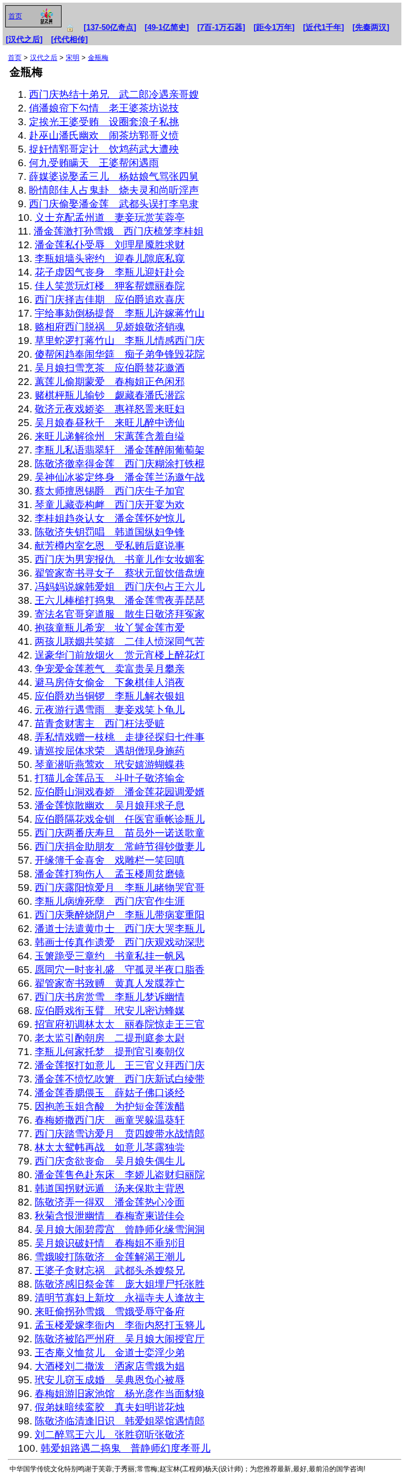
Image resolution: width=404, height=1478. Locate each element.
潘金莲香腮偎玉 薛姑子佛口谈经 (110, 1092)
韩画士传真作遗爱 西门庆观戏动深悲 (120, 942)
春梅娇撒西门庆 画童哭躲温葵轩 (110, 1120)
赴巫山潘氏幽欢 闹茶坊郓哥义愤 (104, 135)
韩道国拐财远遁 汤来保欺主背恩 (110, 1188)
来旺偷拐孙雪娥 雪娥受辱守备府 (110, 1311)
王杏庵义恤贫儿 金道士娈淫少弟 (110, 1352)
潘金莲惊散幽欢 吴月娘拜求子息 (110, 805)
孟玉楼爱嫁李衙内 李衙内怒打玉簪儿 (120, 1325)
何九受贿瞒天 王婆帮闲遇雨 (94, 162)
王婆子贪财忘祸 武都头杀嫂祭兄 (110, 1270)
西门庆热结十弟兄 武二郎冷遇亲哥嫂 (114, 94)
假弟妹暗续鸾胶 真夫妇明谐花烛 (110, 1407)
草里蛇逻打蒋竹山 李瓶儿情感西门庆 (120, 340)
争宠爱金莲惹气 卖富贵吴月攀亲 (110, 668)
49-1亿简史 (166, 27)
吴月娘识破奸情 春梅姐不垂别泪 (110, 1243)
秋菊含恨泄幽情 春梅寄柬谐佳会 (110, 1215)
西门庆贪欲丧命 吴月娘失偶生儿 (110, 1161)
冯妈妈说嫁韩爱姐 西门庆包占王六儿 (120, 586)
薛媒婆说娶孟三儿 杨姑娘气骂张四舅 (114, 176)
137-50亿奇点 (110, 27)
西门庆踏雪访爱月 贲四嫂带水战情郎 (120, 1133)
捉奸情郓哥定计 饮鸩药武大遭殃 (104, 149)
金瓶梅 (98, 58)
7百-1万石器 (221, 27)
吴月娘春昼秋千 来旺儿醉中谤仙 (110, 422)
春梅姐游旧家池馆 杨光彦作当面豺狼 (120, 1393)
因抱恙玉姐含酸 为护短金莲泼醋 (110, 1106)
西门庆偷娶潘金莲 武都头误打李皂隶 (114, 203)
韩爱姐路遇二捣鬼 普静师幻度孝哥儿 (125, 1448)
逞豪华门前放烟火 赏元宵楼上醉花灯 (120, 655)
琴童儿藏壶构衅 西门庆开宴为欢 (110, 504)
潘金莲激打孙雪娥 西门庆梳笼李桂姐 (119, 231)
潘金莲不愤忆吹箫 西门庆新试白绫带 (120, 1079)
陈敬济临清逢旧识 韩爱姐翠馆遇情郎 (120, 1420)
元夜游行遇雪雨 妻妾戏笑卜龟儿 (110, 709)
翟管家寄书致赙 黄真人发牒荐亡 (110, 983)
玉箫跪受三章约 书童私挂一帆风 (110, 955)
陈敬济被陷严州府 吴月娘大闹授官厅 (120, 1338)
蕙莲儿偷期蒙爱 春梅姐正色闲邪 (110, 381)
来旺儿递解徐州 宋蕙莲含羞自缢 (110, 436)
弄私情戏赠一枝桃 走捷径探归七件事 (120, 737)
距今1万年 (274, 27)
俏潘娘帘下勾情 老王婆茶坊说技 (104, 108)
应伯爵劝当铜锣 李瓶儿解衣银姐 (110, 696)
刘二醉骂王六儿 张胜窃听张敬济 (110, 1434)
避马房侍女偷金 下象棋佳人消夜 (110, 682)
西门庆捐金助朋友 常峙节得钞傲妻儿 (120, 846)
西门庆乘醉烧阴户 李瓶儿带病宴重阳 (120, 914)
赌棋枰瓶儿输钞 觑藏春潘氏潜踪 (110, 395)
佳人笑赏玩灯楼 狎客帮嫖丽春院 (110, 285)
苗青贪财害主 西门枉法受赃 (100, 723)
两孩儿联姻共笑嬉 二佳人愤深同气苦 (120, 641)
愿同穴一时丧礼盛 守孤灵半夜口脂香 (120, 969)
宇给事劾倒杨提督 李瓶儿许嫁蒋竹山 (120, 313)
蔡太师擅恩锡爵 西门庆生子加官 (110, 491)
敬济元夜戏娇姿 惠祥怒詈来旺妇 (110, 408)
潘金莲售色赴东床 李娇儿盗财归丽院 (120, 1174)
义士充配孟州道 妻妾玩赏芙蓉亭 (110, 217)
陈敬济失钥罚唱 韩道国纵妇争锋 (110, 532)
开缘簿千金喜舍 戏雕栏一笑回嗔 (110, 860)
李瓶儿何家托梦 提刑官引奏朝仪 (110, 1051)
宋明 (72, 58)
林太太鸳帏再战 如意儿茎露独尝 (110, 1147)
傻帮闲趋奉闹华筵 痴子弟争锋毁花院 (120, 354)
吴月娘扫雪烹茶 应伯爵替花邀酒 (110, 367)
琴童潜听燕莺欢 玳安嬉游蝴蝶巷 (110, 764)
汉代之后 (24, 39)
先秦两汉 (371, 27)
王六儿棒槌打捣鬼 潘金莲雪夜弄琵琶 (120, 600)
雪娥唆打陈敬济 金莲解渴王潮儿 (110, 1256)
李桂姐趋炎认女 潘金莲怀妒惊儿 (110, 518)
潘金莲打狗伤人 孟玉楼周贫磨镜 (110, 873)
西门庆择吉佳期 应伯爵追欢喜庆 (110, 299)
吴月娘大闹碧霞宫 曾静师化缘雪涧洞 (120, 1229)
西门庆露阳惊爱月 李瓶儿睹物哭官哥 (120, 887)
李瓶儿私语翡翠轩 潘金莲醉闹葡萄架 (120, 449)
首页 (15, 16)
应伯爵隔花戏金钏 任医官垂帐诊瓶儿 (120, 819)
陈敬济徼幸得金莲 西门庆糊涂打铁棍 (120, 463)
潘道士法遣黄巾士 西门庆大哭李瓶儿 (120, 928)
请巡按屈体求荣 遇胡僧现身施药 (110, 750)
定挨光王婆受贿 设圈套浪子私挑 (104, 121)
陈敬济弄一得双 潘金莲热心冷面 (110, 1202)
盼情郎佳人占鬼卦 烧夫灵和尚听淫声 (114, 190)
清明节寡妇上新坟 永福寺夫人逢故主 (120, 1297)
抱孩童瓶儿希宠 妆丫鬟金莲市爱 (110, 627)
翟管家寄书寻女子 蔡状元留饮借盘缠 (120, 573)
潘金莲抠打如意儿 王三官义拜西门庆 (120, 1065)
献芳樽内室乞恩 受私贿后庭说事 (110, 545)
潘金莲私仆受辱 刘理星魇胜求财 (110, 244)
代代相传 (69, 39)
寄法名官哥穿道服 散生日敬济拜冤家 (120, 614)
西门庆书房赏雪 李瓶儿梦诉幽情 (110, 997)
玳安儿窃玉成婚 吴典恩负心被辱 (110, 1379)
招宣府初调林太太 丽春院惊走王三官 (120, 1024)
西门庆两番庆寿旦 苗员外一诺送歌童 (120, 832)
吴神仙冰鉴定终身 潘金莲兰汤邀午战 (120, 477)
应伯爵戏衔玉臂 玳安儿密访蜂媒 (110, 1010)
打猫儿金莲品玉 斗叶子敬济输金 (110, 778)
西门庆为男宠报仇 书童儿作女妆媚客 (120, 559)
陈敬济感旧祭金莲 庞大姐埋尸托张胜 (120, 1284)
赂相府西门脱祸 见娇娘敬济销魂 (110, 326)
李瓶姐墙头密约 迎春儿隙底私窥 (110, 258)
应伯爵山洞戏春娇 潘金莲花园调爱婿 (120, 791)
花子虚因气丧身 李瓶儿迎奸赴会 (110, 272)
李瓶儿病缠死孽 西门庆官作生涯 (110, 901)
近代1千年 (323, 27)
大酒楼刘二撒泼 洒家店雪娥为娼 (110, 1366)
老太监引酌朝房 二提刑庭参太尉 (110, 1038)
